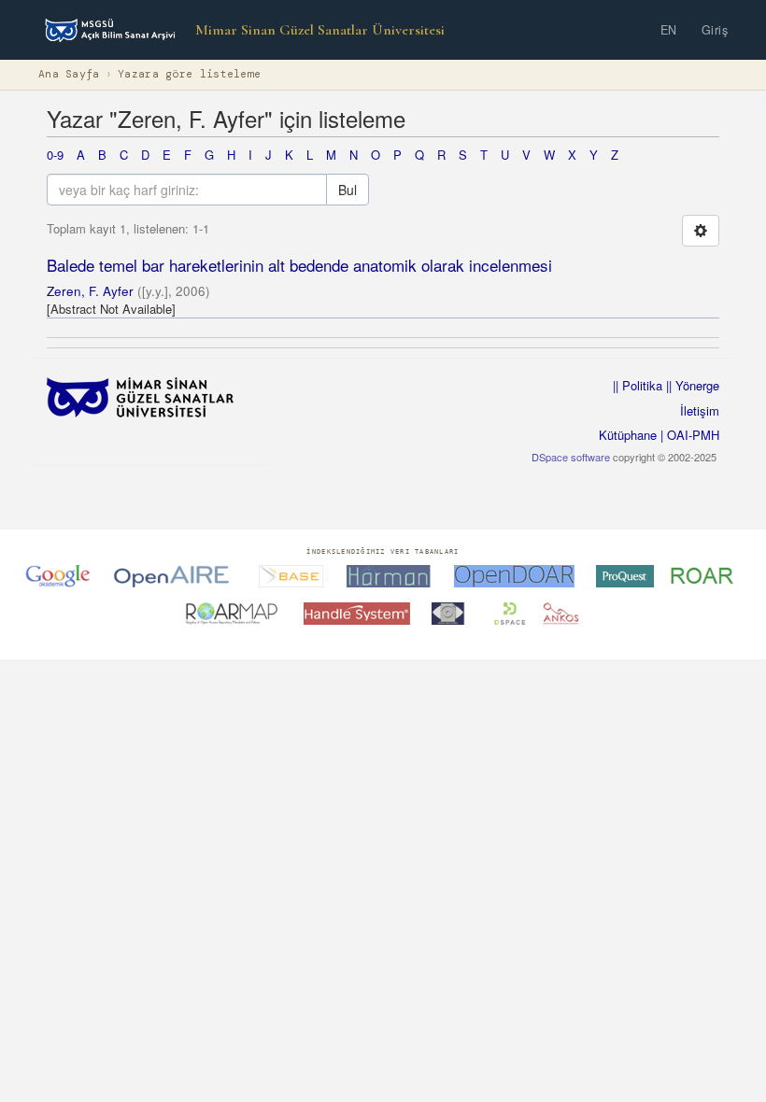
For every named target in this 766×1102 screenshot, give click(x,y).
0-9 (55, 154)
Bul (347, 189)
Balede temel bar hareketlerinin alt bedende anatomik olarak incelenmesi (299, 264)
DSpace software (571, 456)
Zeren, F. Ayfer (90, 291)
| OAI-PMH (688, 435)
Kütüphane (628, 435)
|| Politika (637, 385)
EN (668, 29)
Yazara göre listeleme (189, 74)
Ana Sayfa (69, 74)
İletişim (699, 410)
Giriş (715, 29)
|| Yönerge (690, 385)
